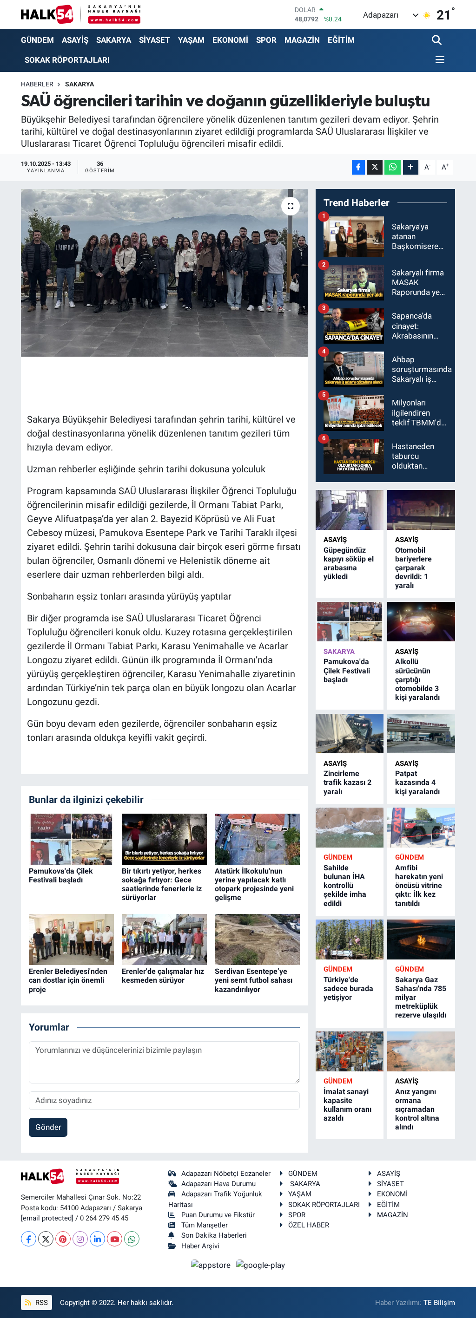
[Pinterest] (63, 1238)
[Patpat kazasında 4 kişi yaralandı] (421, 733)
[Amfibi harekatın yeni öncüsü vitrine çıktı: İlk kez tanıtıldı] (421, 827)
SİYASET (154, 40)
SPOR (266, 40)
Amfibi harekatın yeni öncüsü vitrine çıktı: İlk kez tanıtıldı (419, 885)
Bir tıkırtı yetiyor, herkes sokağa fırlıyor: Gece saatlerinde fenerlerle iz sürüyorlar (162, 884)
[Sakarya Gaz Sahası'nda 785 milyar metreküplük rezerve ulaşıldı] (421, 939)
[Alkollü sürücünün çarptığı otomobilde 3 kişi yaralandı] (421, 621)
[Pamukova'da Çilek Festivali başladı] (71, 838)
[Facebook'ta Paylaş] (358, 167)
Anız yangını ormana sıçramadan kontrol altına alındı (417, 1109)
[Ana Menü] (438, 60)
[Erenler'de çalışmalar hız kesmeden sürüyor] (164, 939)
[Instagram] (80, 1238)
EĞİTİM (341, 40)
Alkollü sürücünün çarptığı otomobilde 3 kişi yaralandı (417, 679)
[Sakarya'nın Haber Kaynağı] (80, 14)
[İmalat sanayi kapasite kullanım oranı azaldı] (349, 1051)
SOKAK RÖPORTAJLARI (67, 60)
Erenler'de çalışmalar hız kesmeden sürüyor (163, 976)
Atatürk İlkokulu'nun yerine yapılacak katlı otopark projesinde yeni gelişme (254, 884)
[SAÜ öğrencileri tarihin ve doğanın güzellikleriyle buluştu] (164, 273)
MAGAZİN (302, 40)
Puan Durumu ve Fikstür (218, 1215)
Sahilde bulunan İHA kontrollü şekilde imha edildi (345, 885)
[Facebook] (28, 1238)
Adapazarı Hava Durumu (218, 1184)
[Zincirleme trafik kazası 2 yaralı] (349, 733)
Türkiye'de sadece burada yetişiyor (348, 988)
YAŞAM (191, 40)
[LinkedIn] (97, 1238)
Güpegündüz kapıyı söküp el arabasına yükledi (349, 563)
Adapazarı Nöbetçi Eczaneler (226, 1173)
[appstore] (212, 1264)
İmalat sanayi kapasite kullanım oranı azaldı (347, 1105)
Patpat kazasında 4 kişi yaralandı (417, 782)
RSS (40, 1302)
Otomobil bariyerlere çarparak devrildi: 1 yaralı (413, 568)
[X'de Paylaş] (375, 167)
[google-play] (260, 1264)
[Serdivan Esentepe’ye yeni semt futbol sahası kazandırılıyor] (257, 939)
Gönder (48, 1127)
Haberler (37, 84)
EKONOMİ (230, 40)
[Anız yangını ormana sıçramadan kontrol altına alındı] (421, 1051)
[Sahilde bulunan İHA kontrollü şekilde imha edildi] (349, 827)
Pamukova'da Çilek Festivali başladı (61, 875)
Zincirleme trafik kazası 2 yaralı (347, 782)
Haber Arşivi (200, 1246)
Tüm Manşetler (204, 1225)
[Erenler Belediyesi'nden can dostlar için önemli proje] (71, 939)
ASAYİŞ (75, 40)
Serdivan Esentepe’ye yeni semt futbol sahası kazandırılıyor (253, 980)
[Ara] (437, 41)
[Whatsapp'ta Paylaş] (392, 167)
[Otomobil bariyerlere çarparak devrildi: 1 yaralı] (421, 509)
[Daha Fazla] (410, 167)
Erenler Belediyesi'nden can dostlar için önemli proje (68, 980)
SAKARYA (113, 40)
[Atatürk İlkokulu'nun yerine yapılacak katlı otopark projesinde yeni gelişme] (257, 838)
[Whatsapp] (131, 1238)
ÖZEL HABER (308, 1225)
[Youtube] (114, 1238)
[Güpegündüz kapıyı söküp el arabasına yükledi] (349, 509)
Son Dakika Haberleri (214, 1235)
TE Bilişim (439, 1302)
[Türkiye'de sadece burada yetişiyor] (349, 939)
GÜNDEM (37, 40)
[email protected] (47, 1218)
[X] (45, 1238)
